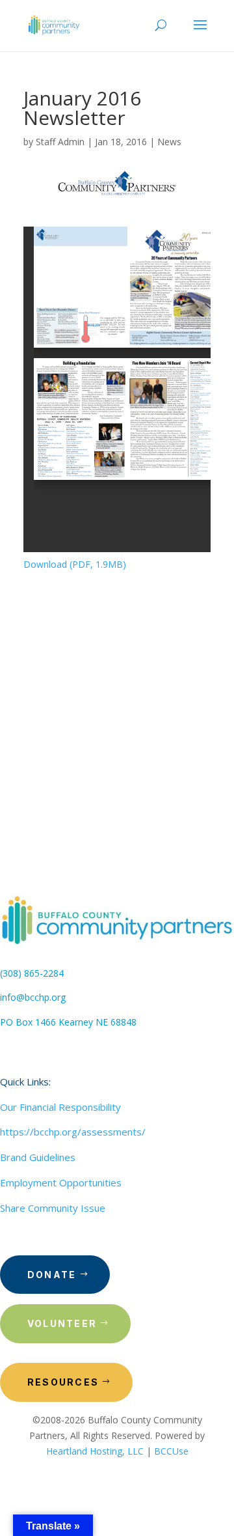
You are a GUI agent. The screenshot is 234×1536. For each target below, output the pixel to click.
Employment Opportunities (61, 1182)
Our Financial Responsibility (60, 1106)
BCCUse (171, 1451)
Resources (63, 1382)
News (169, 141)
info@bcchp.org (33, 997)
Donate (51, 1274)
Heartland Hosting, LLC (95, 1451)
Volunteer (62, 1323)
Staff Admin (60, 141)
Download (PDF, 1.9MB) (74, 564)
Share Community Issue (52, 1207)
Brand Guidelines (37, 1157)
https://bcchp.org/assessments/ (73, 1131)
